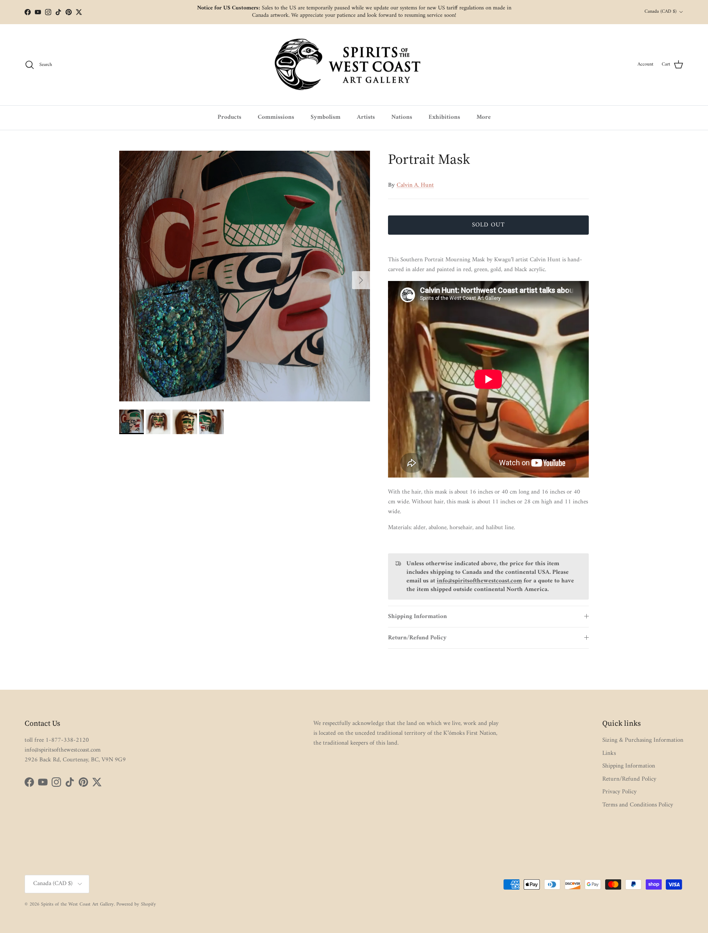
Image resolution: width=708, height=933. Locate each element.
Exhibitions (444, 117)
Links (609, 753)
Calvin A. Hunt (415, 185)
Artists (366, 117)
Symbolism (325, 117)
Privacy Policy (619, 791)
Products (229, 117)
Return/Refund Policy (417, 637)
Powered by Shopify (136, 904)
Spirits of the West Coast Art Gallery (77, 904)
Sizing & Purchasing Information (642, 740)
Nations (401, 117)
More (484, 117)
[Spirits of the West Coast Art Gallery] (354, 64)
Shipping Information (417, 616)
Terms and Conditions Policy (637, 805)
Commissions (276, 117)
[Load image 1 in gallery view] (244, 276)
